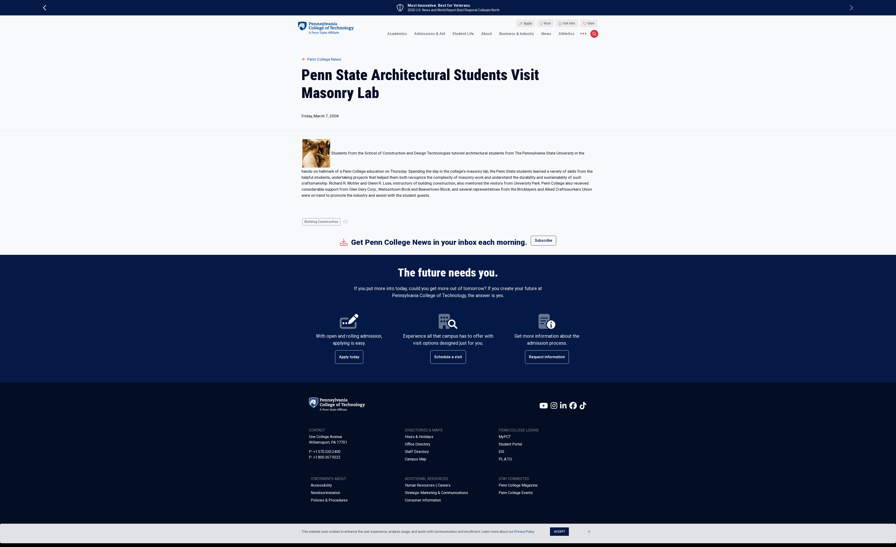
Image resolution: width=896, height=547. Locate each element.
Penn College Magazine (518, 485)
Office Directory (417, 444)
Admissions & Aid (429, 34)
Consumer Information (423, 500)
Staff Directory (417, 451)
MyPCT (505, 437)
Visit (547, 23)
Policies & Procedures (329, 500)
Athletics (566, 34)
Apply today (349, 357)
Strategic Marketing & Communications (436, 493)
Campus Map (415, 459)
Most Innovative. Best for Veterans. (439, 5)
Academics (397, 34)
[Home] (326, 27)
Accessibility (321, 485)
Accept (559, 531)
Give (591, 23)
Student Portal (510, 444)
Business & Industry (516, 34)
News (546, 34)
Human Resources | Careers (428, 485)
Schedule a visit (448, 357)
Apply (528, 23)
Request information (547, 357)
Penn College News (324, 59)
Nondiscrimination (325, 493)
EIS (501, 451)
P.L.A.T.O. (505, 459)
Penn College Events (516, 493)
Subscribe (543, 240)
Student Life (463, 34)
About (486, 34)
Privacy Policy (524, 531)
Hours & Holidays (419, 437)
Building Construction (321, 222)
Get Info (569, 23)
